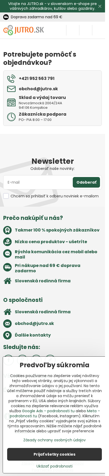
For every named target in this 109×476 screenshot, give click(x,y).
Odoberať (86, 182)
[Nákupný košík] (85, 30)
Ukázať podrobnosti (54, 466)
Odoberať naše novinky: (52, 168)
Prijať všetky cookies (54, 454)
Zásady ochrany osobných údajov (54, 440)
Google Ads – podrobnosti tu (48, 411)
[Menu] (98, 30)
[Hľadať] (72, 30)
